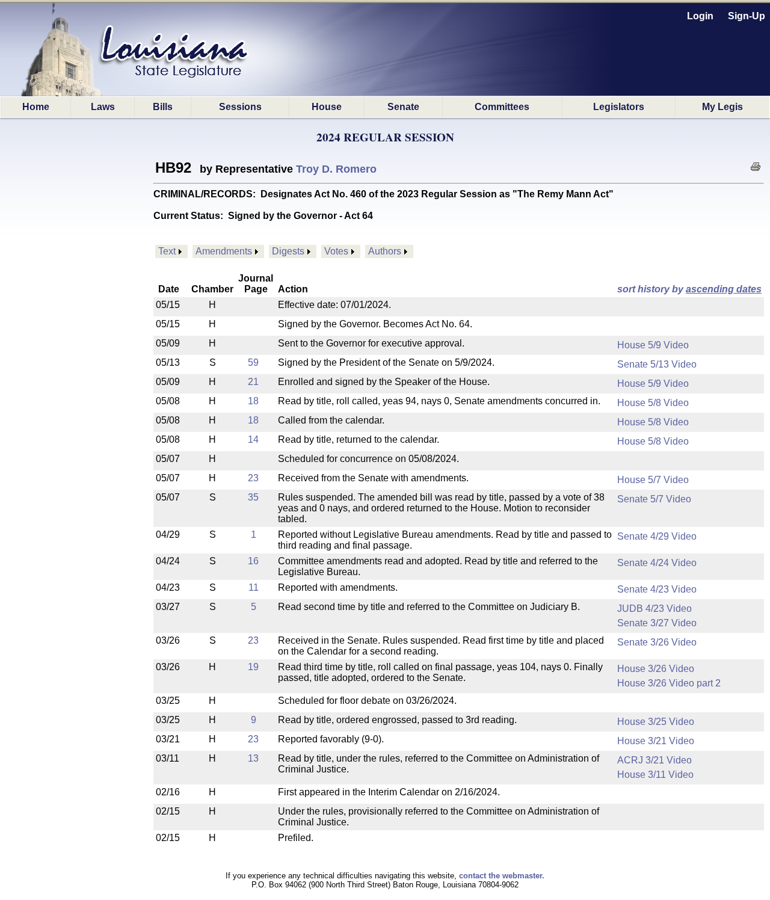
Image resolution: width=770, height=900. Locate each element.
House (327, 107)
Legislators (618, 107)
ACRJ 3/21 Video (654, 760)
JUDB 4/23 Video (654, 608)
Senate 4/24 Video (657, 563)
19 (253, 667)
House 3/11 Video (655, 774)
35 (253, 497)
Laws (103, 107)
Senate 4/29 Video (657, 536)
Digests (288, 251)
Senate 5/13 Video (657, 364)
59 (253, 362)
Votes (336, 251)
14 (253, 439)
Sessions (240, 107)
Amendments (224, 251)
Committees (502, 107)
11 (253, 587)
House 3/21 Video (655, 741)
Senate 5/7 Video (654, 499)
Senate (403, 107)
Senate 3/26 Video (657, 642)
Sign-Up (746, 16)
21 (253, 382)
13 (253, 758)
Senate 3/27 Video (657, 623)
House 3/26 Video (655, 669)
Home (35, 107)
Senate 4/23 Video (657, 589)
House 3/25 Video (655, 722)
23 (253, 478)
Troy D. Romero (336, 169)
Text (167, 251)
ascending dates (724, 289)
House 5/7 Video (653, 480)
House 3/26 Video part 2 (669, 683)
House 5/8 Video (653, 403)
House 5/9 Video (653, 345)
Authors (384, 251)
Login (700, 16)
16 (253, 561)
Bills (163, 107)
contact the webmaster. (501, 875)
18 (253, 401)
